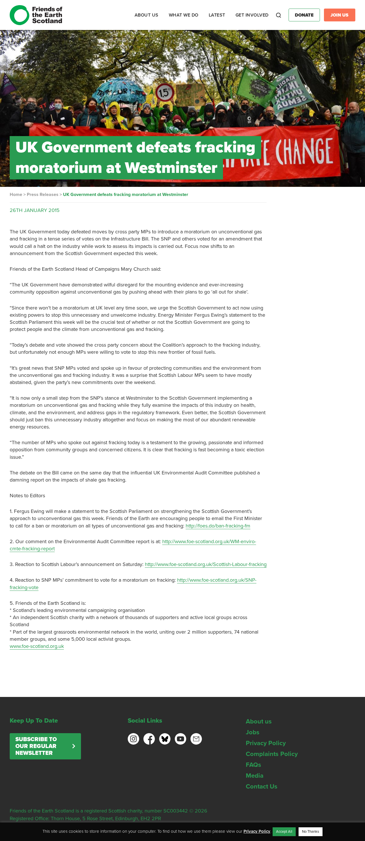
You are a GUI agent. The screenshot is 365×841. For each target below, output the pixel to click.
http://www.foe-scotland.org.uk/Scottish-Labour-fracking (206, 564)
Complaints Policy (272, 754)
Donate (304, 15)
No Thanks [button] (310, 831)
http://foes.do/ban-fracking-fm (218, 526)
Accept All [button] (284, 831)
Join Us (339, 15)
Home (16, 194)
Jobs (252, 732)
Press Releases (42, 194)
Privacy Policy (266, 743)
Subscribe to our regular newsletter (36, 746)
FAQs (253, 765)
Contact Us (261, 786)
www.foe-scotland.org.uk (37, 646)
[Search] (278, 15)
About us (259, 721)
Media (254, 775)
